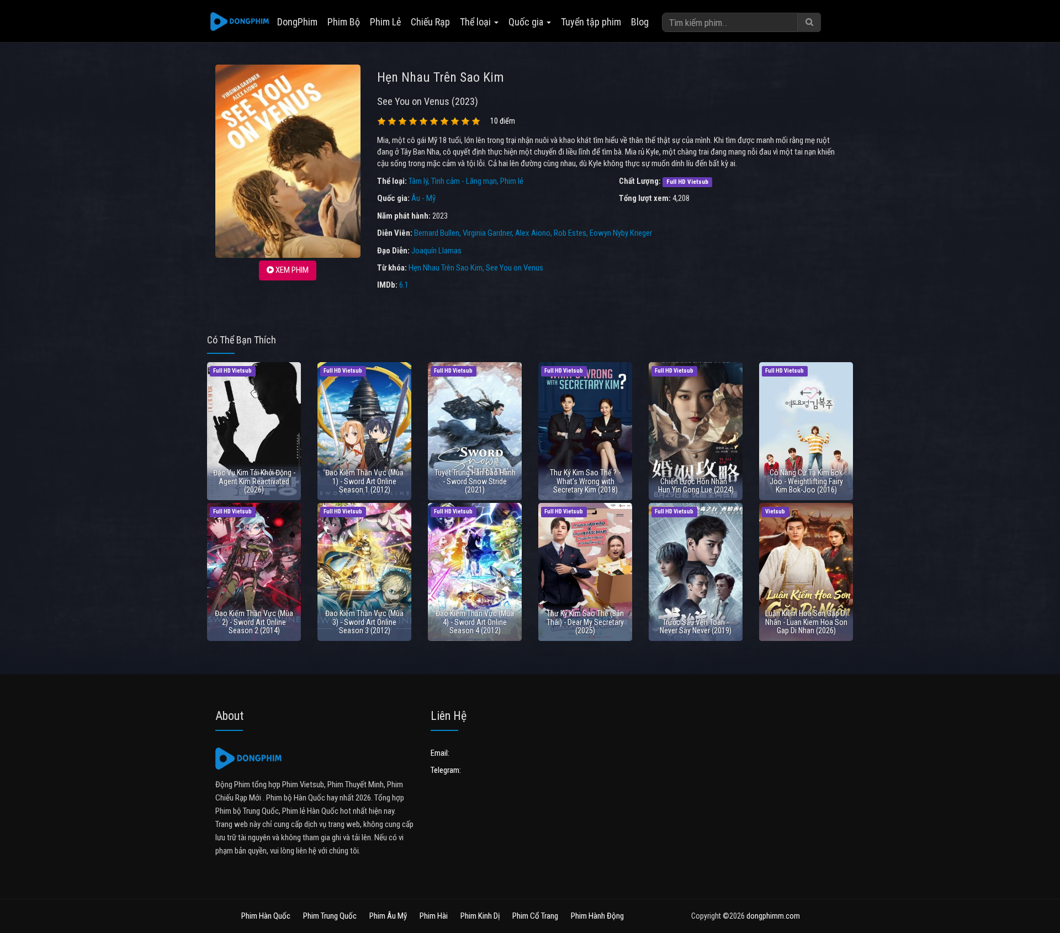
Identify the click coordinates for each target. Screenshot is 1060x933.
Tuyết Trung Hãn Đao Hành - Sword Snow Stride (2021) (475, 481)
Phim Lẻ (385, 22)
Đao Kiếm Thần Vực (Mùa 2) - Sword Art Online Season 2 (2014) (254, 622)
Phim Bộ (343, 22)
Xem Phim (291, 270)
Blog (640, 22)
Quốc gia (526, 22)
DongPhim (297, 22)
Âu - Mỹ (423, 198)
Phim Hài (434, 916)
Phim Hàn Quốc (265, 916)
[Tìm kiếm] (809, 22)
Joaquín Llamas (436, 251)
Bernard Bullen (436, 233)
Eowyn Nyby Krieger (621, 233)
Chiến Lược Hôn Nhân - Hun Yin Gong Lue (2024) (696, 485)
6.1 (404, 285)
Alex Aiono (532, 233)
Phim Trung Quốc (330, 916)
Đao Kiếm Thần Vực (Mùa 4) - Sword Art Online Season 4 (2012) (475, 622)
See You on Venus (514, 268)
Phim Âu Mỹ (388, 916)
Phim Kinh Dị (480, 916)
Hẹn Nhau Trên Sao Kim (446, 268)
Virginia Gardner (487, 233)
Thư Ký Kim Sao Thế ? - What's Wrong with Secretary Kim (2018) (585, 481)
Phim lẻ (511, 181)
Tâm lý (418, 181)
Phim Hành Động (597, 916)
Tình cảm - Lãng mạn (464, 181)
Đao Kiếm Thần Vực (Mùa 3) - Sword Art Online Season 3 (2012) (364, 622)
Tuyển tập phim (591, 22)
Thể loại (476, 22)
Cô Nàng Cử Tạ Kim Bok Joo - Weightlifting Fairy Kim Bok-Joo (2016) (806, 481)
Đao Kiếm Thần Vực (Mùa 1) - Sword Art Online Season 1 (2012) (364, 481)
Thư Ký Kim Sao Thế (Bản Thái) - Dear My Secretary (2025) (585, 622)
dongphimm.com (773, 915)
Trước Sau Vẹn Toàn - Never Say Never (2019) (696, 626)
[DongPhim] (239, 22)
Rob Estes (570, 233)
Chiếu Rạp (430, 22)
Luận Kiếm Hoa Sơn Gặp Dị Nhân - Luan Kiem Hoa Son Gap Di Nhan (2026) (806, 622)
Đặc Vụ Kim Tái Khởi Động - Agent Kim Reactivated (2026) (254, 481)
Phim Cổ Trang (535, 916)
